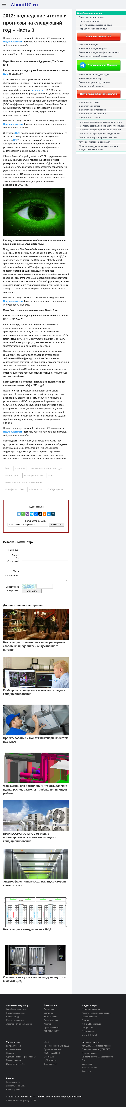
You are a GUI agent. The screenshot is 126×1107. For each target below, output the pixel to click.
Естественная (50, 1016)
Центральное (88, 1027)
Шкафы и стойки (89, 1067)
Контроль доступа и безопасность (97, 1057)
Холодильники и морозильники (96, 1046)
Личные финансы (14, 1089)
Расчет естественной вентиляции (95, 56)
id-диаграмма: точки (89, 102)
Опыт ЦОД (49, 1057)
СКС (84, 1060)
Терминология (50, 1064)
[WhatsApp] (23, 514)
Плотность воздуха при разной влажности (100, 129)
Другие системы (90, 1042)
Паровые (10, 1053)
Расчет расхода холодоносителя (95, 25)
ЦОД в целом (50, 1060)
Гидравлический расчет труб (93, 28)
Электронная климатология (19, 1024)
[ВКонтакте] (36, 514)
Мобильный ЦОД (52, 1053)
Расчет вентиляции (88, 44)
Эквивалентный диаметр (91, 86)
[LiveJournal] (53, 514)
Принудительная (51, 1020)
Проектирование (51, 1027)
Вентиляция (50, 1005)
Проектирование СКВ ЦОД (56, 1046)
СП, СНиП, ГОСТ (51, 1031)
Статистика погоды (15, 1020)
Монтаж (47, 1024)
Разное (10, 1078)
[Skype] (31, 514)
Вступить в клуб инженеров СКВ (98, 94)
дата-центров (38, 90)
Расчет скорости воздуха (91, 78)
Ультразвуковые (13, 1046)
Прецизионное (88, 1031)
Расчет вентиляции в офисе (93, 48)
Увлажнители (13, 1042)
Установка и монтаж (91, 1009)
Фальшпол (86, 1071)
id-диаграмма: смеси (89, 117)
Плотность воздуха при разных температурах (101, 126)
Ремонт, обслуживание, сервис (96, 1013)
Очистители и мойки (15, 1064)
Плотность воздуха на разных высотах (98, 137)
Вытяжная (48, 1013)
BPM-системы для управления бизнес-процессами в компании (98, 148)
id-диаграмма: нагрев (89, 106)
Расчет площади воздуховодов (94, 82)
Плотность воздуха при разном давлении (99, 133)
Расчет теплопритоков (90, 21)
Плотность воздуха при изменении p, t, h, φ (100, 122)
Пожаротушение (89, 1053)
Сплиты (85, 1020)
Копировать (56, 524)
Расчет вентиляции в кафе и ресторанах (99, 52)
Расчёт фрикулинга (15, 1013)
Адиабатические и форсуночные (21, 1057)
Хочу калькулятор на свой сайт (94, 142)
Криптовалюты (13, 1082)
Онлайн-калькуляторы (89, 13)
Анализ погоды (13, 1016)
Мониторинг (87, 1064)
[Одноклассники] (44, 514)
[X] (40, 514)
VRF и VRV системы (91, 1024)
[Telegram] (19, 514)
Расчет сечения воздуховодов (94, 74)
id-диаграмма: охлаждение (92, 109)
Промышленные (13, 1060)
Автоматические (13, 1049)
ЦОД (5, 74)
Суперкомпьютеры (52, 1049)
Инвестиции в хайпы (15, 1086)
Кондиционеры (89, 1005)
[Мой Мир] (49, 514)
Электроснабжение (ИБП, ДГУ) (96, 1049)
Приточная (49, 1009)
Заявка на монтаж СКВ (98, 36)
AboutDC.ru (26, 1096)
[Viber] (27, 514)
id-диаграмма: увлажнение (92, 113)
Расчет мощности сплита (91, 17)
